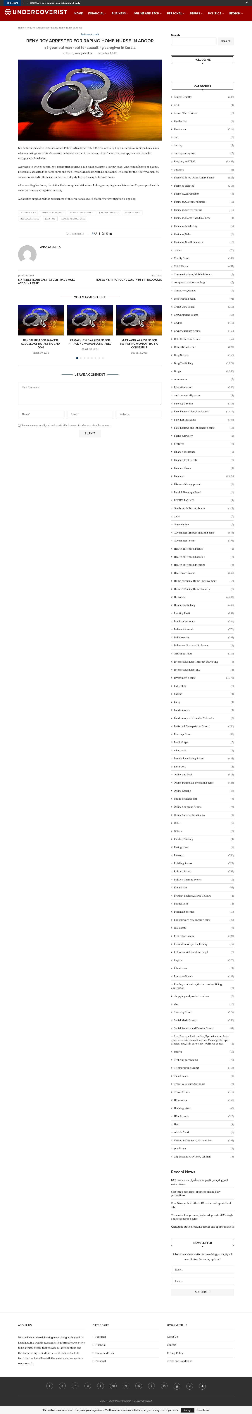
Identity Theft (204, 613)
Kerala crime (132, 212)
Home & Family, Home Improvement (204, 581)
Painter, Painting (204, 839)
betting (204, 145)
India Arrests (204, 637)
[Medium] (189, 1386)
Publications (204, 903)
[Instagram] (75, 1386)
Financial (96, 13)
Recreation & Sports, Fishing (204, 944)
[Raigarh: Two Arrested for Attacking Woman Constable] (90, 320)
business (204, 169)
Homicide (204, 597)
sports (204, 1051)
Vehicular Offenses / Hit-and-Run (204, 1140)
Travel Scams (204, 1092)
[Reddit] (138, 1386)
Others (204, 831)
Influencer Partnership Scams (204, 645)
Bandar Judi (204, 121)
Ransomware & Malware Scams (204, 920)
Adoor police (28, 212)
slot (204, 1004)
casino (204, 250)
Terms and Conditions (179, 1361)
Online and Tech (146, 13)
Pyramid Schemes (204, 911)
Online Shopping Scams (204, 807)
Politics (214, 13)
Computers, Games (204, 290)
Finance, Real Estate (204, 460)
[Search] (246, 29)
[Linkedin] (87, 1386)
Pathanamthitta (29, 218)
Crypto (204, 322)
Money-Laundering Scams (204, 758)
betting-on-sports (204, 153)
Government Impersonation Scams (204, 532)
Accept (187, 1410)
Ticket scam (204, 1076)
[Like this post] (95, 233)
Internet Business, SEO (204, 669)
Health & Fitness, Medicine (204, 564)
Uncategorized (204, 1108)
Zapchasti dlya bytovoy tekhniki (204, 1156)
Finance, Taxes (204, 468)
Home (78, 13)
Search (226, 41)
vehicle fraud (204, 1132)
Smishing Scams (204, 1012)
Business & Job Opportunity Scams (204, 177)
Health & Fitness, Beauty (204, 548)
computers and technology (204, 282)
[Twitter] (62, 1386)
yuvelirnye (204, 1148)
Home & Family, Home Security (204, 589)
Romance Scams (204, 976)
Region (234, 13)
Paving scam (204, 847)
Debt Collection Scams (204, 339)
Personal (174, 13)
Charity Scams (204, 258)
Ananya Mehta (83, 53)
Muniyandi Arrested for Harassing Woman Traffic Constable (139, 344)
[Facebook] (49, 1386)
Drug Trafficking (204, 363)
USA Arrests (204, 1116)
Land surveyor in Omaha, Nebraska (204, 718)
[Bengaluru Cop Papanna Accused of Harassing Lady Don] (41, 320)
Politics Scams (204, 871)
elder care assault (53, 212)
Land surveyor (204, 710)
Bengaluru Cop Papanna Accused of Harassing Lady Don (41, 344)
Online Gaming (204, 790)
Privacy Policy (175, 1353)
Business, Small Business (204, 242)
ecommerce (204, 379)
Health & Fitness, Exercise (204, 556)
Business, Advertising (204, 193)
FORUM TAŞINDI (204, 500)
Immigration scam (204, 621)
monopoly (204, 766)
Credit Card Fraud (204, 306)
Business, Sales (204, 234)
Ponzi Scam (204, 887)
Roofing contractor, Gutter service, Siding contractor (202, 986)
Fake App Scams (204, 403)
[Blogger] (164, 1386)
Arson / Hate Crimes (204, 113)
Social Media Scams (204, 1020)
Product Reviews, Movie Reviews (204, 895)
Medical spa (204, 742)
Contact (171, 1344)
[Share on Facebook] (99, 233)
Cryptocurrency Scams (204, 331)
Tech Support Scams (204, 1060)
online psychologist (204, 798)
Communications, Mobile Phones (204, 274)
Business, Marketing (204, 226)
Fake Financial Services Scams (204, 411)
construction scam (204, 298)
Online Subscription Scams (204, 815)
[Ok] (151, 1386)
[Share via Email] (111, 233)
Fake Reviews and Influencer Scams (204, 427)
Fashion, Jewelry (204, 435)
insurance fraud (204, 653)
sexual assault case (73, 218)
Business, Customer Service (204, 201)
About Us (172, 1336)
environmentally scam (204, 395)
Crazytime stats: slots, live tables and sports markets (202, 1226)
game (204, 516)
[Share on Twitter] (103, 233)
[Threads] (177, 1386)
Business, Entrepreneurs (204, 210)
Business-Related (204, 185)
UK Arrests (204, 1100)
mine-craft (204, 750)
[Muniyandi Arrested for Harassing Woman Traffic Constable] (139, 320)
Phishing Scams (204, 863)
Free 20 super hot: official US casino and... (54, 3)
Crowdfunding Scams (204, 314)
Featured (204, 444)
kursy (204, 702)
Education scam (204, 387)
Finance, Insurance (204, 451)
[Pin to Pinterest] (107, 233)
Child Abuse (204, 266)
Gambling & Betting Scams (204, 508)
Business (119, 13)
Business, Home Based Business (204, 218)
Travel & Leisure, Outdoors (204, 1084)
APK (204, 105)
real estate (204, 927)
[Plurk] (202, 1386)
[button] (23, 3)
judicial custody (109, 212)
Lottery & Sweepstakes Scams (204, 726)
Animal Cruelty (204, 97)
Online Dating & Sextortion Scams (204, 782)
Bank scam (204, 129)
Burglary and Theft (204, 161)
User (204, 1124)
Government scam (204, 540)
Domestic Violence (204, 347)
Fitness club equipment (204, 484)
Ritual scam (204, 968)
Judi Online (204, 686)
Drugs (195, 13)
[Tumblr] (100, 1386)
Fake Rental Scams (204, 419)
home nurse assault (81, 212)
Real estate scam (204, 936)
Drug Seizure (204, 355)
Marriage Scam (204, 734)
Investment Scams (204, 677)
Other (204, 823)
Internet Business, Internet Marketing (204, 661)
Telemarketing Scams (204, 1067)
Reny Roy (50, 218)
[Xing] (126, 1386)
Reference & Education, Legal (204, 952)
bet (204, 137)
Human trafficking (204, 605)
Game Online (204, 524)
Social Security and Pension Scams (204, 1028)
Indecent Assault (204, 629)
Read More (203, 1410)
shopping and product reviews (204, 996)
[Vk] (113, 1386)
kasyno (204, 694)
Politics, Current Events (204, 879)
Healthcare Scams (204, 573)
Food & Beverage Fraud (204, 492)
